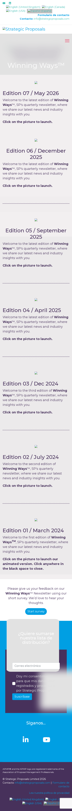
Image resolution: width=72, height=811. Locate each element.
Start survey (36, 611)
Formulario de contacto (53, 15)
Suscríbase (22, 696)
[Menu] (67, 40)
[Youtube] (4, 3)
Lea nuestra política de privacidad (49, 792)
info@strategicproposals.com (51, 18)
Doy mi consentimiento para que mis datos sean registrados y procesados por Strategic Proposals (35, 683)
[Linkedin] (10, 3)
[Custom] (16, 3)
